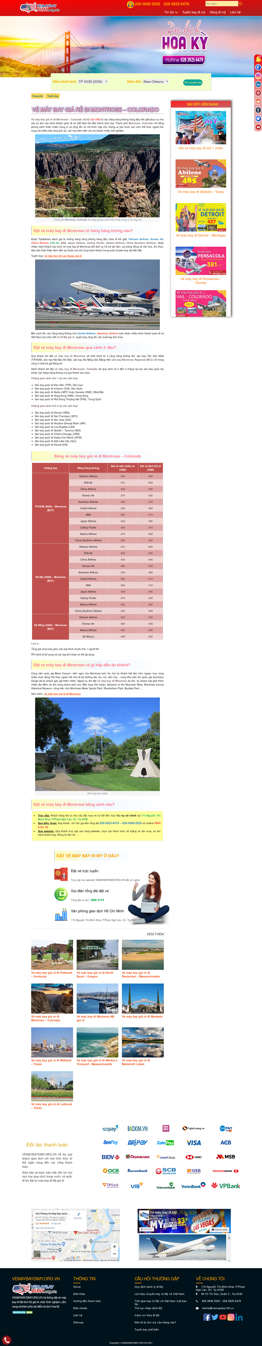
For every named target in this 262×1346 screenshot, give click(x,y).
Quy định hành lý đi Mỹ (149, 1286)
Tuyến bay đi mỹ (193, 12)
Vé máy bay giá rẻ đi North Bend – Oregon (95, 974)
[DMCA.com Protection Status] (23, 1312)
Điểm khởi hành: (65, 81)
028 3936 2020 (147, 4)
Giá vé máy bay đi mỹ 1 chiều (201, 148)
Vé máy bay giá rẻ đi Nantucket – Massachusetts (141, 974)
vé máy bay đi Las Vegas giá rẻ (63, 256)
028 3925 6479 (176, 4)
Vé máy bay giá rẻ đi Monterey (62, 694)
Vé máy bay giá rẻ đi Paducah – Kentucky (51, 974)
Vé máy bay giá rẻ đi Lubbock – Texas (51, 1106)
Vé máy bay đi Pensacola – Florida (201, 280)
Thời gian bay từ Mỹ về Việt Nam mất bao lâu (161, 1302)
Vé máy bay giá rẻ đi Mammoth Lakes (136, 1062)
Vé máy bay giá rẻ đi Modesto (142, 1016)
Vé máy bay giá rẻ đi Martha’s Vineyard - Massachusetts (97, 1062)
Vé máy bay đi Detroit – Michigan (201, 235)
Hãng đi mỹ (218, 12)
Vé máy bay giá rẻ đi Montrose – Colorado (45, 1018)
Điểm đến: (134, 81)
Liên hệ (235, 12)
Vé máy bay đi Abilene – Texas (201, 191)
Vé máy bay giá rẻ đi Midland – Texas (51, 1062)
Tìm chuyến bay (193, 82)
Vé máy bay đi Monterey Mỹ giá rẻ (95, 1018)
